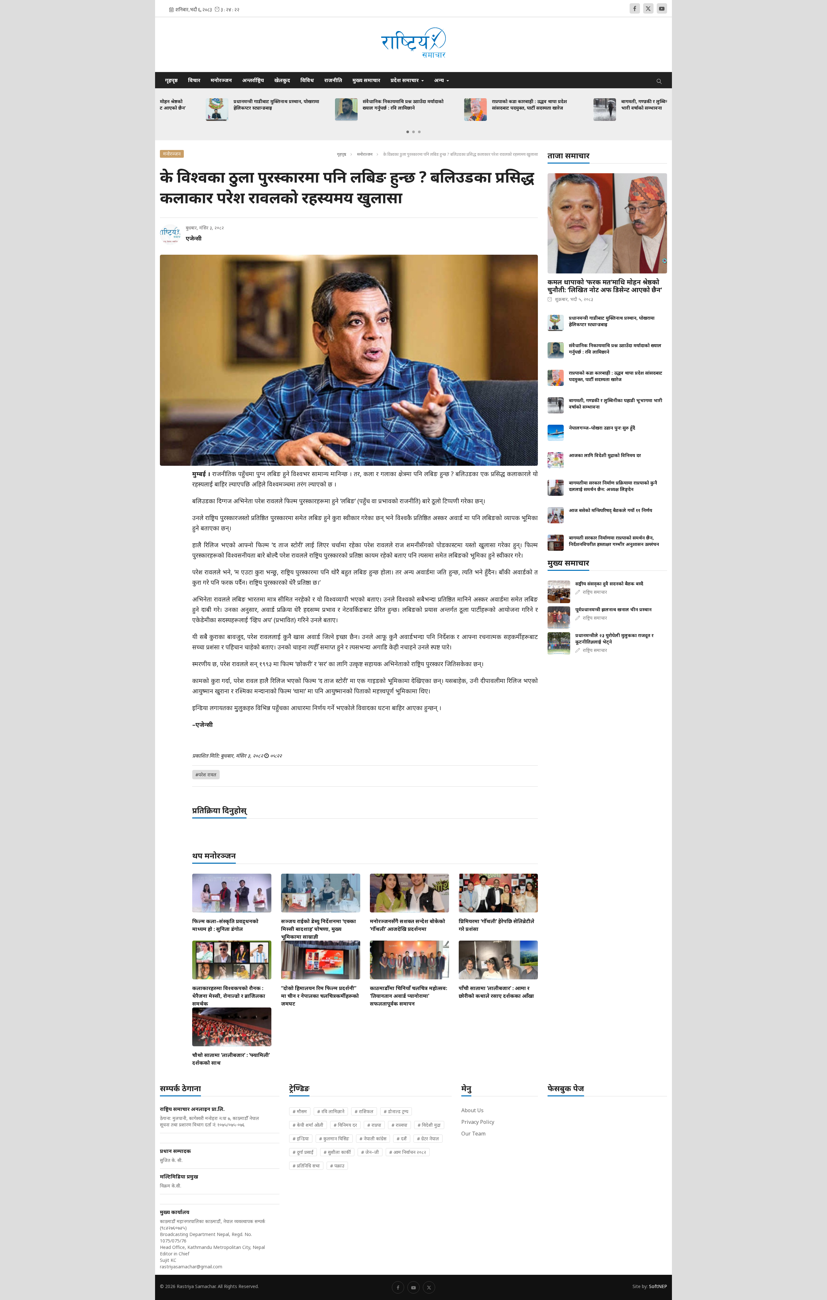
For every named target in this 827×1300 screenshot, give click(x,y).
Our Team (473, 1133)
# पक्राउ (337, 1166)
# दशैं (402, 1138)
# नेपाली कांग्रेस (373, 1138)
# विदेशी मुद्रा (429, 1125)
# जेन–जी (370, 1152)
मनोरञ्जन (221, 80)
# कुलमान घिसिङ (334, 1138)
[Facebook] (635, 8)
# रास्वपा (399, 1125)
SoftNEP (658, 1286)
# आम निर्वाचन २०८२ (407, 1152)
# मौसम (300, 1111)
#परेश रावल (205, 775)
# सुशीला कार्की (337, 1152)
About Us (472, 1110)
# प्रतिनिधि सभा (306, 1166)
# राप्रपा (374, 1125)
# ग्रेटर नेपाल (428, 1138)
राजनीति (333, 80)
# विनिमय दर (345, 1125)
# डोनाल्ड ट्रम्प (396, 1111)
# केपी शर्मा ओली (308, 1125)
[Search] (659, 80)
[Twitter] (648, 8)
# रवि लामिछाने (330, 1111)
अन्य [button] (439, 80)
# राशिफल (364, 1111)
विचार (194, 80)
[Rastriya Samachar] (413, 44)
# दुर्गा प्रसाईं (303, 1152)
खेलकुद (282, 80)
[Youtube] (662, 8)
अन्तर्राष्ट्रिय (253, 80)
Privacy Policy (477, 1121)
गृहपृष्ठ (171, 80)
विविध (307, 80)
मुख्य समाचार (366, 80)
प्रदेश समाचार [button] (405, 80)
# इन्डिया (301, 1138)
